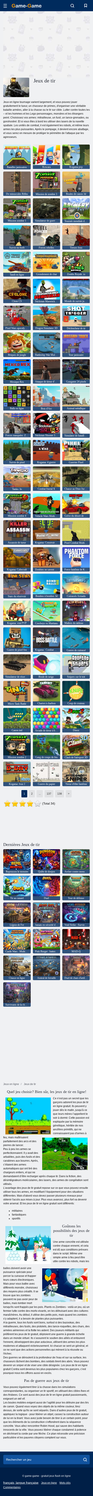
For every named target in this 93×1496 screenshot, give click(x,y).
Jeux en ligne (49, 1482)
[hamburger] (5, 6)
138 (59, 793)
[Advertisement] (39, 44)
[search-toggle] (72, 6)
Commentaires (12, 1487)
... (40, 793)
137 (49, 793)
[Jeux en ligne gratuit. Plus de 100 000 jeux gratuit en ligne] (26, 6)
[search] (85, 1459)
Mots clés (65, 1482)
